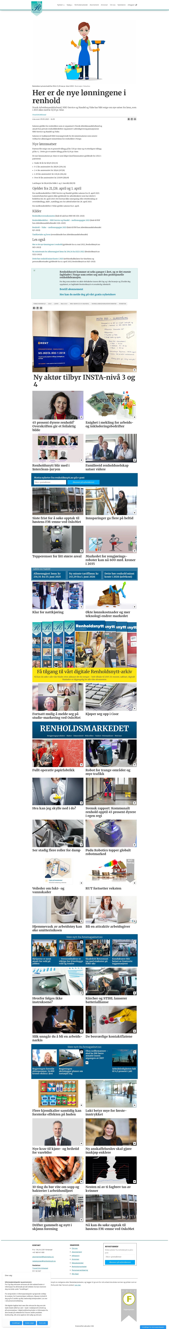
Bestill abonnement (71, 289)
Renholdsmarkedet (81, 5)
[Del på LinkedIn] (131, 119)
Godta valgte (29, 1323)
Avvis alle (42, 1323)
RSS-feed (75, 1274)
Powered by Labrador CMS (84, 1326)
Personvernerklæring (80, 1270)
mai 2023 (64, 304)
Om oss (112, 5)
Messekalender (78, 1263)
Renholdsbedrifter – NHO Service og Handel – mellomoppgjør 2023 (61, 220)
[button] (36, 950)
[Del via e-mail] (134, 119)
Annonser (104, 5)
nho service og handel (79, 304)
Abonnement (94, 5)
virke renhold (39, 304)
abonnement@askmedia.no (43, 1257)
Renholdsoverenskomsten (43, 216)
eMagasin (131, 5)
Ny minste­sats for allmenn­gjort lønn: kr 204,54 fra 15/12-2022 (58, 252)
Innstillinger (16, 1323)
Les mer (78, 1285)
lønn (56, 304)
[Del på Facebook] (128, 119)
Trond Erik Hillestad (40, 1268)
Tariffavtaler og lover (41, 234)
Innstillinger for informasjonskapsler (153, 1327)
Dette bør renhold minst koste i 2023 (47, 259)
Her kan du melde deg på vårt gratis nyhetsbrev (88, 294)
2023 (50, 304)
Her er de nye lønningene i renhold (47, 244)
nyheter (122, 304)
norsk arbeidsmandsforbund (104, 304)
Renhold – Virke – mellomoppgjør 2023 (49, 227)
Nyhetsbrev (122, 5)
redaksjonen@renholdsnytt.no (44, 1261)
